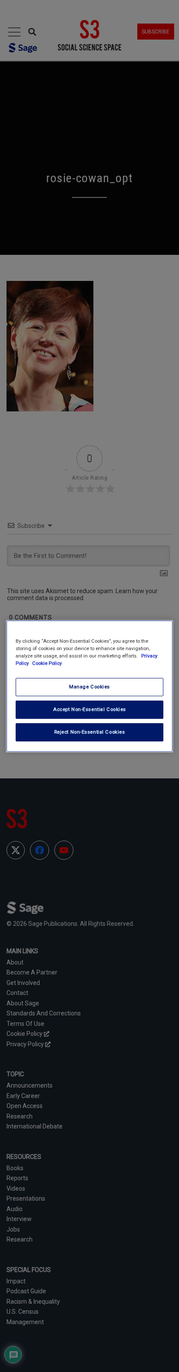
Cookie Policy (47, 663)
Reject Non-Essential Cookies (89, 732)
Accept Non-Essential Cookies (89, 709)
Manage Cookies (89, 687)
